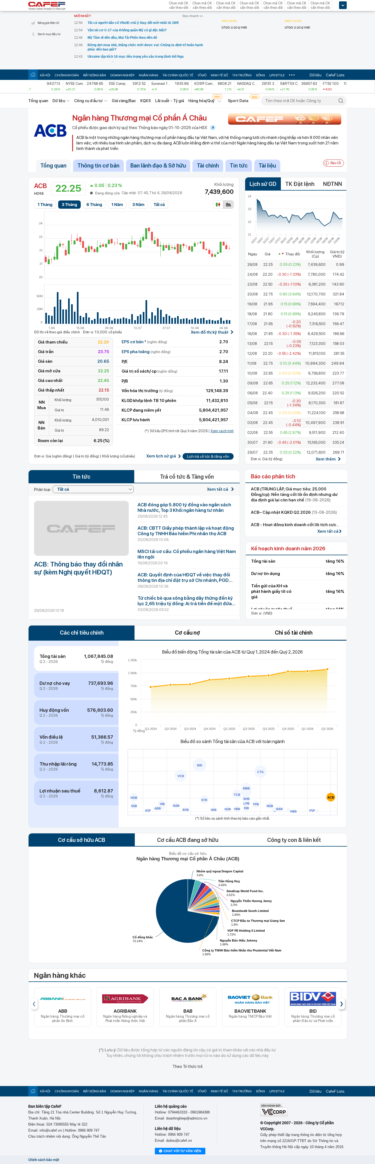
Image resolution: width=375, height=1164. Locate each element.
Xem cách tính (222, 431)
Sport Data (238, 101)
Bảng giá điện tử (48, 23)
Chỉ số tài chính (293, 632)
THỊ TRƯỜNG (241, 75)
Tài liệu (267, 165)
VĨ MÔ (202, 75)
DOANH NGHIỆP (122, 75)
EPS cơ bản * (144, 341)
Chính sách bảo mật (43, 1160)
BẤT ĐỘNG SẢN (94, 75)
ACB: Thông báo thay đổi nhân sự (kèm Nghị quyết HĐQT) (78, 568)
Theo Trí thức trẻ (187, 1066)
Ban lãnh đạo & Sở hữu (158, 165)
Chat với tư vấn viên (182, 1151)
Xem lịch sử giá (161, 456)
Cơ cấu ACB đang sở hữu (187, 840)
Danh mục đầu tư (49, 34)
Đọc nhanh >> (193, 16)
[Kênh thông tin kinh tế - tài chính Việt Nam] (47, 6)
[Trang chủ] (32, 74)
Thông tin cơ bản (98, 165)
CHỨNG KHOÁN (67, 75)
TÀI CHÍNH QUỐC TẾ (178, 75)
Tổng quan (38, 101)
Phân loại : (43, 489)
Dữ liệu (315, 75)
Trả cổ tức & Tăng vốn (187, 476)
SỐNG (260, 75)
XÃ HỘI (45, 75)
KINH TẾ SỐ (219, 75)
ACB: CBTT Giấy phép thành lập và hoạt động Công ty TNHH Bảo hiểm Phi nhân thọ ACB (186, 530)
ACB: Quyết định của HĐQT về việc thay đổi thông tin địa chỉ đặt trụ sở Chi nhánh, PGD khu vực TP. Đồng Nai (184, 580)
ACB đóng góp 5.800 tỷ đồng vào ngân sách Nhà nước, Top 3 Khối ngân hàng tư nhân (184, 507)
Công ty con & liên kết (294, 840)
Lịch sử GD (263, 184)
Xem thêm (326, 459)
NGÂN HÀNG (148, 75)
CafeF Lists (335, 75)
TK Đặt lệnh (299, 184)
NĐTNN (332, 184)
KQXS (145, 101)
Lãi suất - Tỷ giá (169, 101)
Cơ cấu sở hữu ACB (81, 840)
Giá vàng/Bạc (124, 101)
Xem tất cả (218, 489)
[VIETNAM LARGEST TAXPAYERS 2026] (285, 119)
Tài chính (208, 165)
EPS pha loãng (146, 351)
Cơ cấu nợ (187, 632)
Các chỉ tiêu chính (81, 632)
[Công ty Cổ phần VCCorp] (274, 1115)
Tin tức (239, 165)
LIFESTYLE (277, 75)
